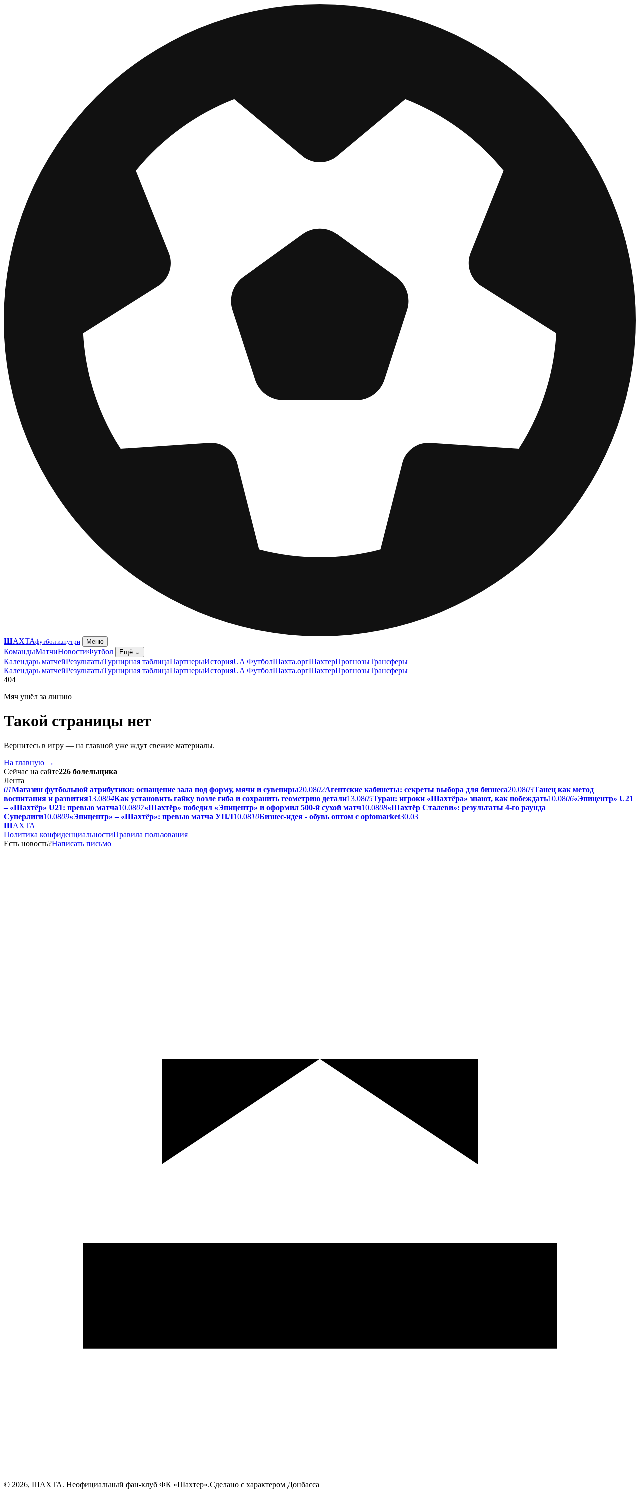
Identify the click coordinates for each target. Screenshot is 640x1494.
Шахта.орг (291, 661)
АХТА (20, 825)
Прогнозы (353, 661)
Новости (73, 651)
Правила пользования (151, 834)
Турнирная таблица (137, 661)
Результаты (85, 661)
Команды (20, 651)
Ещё (130, 652)
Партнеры (187, 661)
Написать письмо (82, 843)
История (219, 661)
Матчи (47, 651)
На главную (29, 762)
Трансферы (389, 661)
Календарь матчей (35, 661)
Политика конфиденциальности (59, 834)
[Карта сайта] (320, 1477)
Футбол (101, 651)
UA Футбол (253, 661)
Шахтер (322, 661)
